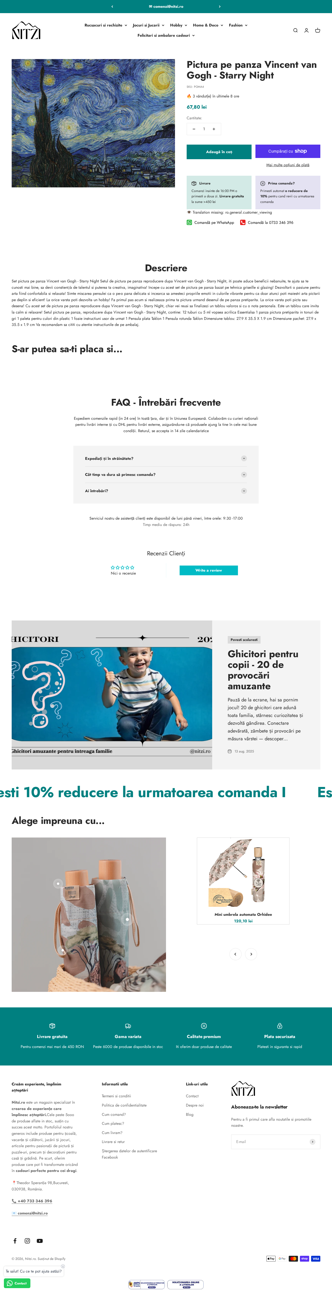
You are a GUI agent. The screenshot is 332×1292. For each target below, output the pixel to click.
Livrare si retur (113, 1141)
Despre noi (195, 1105)
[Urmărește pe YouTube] (39, 1241)
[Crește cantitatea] (214, 129)
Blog (189, 1114)
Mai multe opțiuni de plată (287, 165)
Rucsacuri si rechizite (103, 25)
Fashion (236, 25)
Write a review (208, 570)
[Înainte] (220, 6)
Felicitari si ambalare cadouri (164, 35)
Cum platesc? (113, 1123)
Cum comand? (114, 1114)
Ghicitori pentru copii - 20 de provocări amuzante (263, 670)
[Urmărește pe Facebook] (15, 1241)
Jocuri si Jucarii (146, 25)
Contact (192, 1096)
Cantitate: (194, 118)
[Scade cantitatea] (194, 129)
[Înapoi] (112, 6)
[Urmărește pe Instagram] (27, 1241)
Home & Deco (205, 25)
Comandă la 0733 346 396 (270, 222)
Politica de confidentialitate (124, 1105)
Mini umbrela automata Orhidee (243, 914)
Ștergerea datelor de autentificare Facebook (129, 1154)
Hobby (176, 25)
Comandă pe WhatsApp (214, 222)
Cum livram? (112, 1132)
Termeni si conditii (116, 1096)
